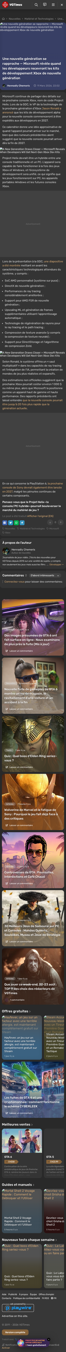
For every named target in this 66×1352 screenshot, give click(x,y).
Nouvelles (15, 18)
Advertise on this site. (15, 1316)
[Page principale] (12, 4)
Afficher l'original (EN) (40, 516)
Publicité (12, 1294)
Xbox (7, 533)
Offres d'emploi (46, 1294)
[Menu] (53, 4)
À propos (23, 1294)
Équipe (33, 1294)
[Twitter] (10, 522)
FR (54, 1298)
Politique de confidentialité (26, 1298)
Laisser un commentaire (21, 651)
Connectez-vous (14, 581)
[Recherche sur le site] (36, 5)
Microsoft (54, 529)
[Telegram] (22, 522)
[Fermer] (62, 4)
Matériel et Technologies (39, 18)
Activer (6, 1347)
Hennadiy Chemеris (18, 85)
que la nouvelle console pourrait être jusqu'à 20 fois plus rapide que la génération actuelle (32, 404)
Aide (4, 1294)
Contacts (6, 1298)
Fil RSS (45, 1298)
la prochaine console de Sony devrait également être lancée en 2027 (32, 487)
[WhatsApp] (16, 522)
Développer (55, 564)
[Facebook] (4, 522)
